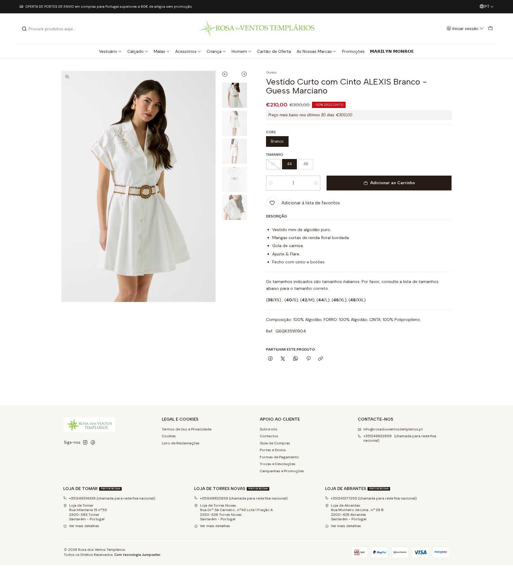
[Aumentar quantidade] (315, 183)
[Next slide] (241, 75)
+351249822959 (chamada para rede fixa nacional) (399, 438)
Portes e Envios (273, 450)
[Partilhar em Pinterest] (308, 359)
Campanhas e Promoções (282, 471)
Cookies (169, 436)
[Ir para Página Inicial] (257, 29)
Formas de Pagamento (279, 457)
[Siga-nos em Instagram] (85, 442)
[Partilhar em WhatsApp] (295, 359)
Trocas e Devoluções (277, 464)
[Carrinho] (490, 29)
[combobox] (52, 29)
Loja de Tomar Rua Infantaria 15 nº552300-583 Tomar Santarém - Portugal (88, 512)
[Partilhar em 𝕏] (282, 359)
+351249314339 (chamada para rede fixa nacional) (112, 498)
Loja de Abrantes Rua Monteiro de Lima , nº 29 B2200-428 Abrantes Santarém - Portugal (357, 512)
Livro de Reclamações (181, 443)
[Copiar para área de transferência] (320, 359)
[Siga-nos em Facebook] (93, 442)
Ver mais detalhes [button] (84, 526)
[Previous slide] (228, 75)
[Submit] (24, 29)
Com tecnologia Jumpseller (137, 555)
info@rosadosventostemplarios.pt (393, 429)
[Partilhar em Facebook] (270, 359)
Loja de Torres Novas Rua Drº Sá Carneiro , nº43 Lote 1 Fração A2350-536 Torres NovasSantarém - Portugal (236, 512)
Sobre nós (268, 429)
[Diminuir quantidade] (270, 183)
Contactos (269, 436)
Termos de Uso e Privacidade (186, 429)
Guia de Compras (275, 443)
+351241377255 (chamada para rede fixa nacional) (374, 498)
